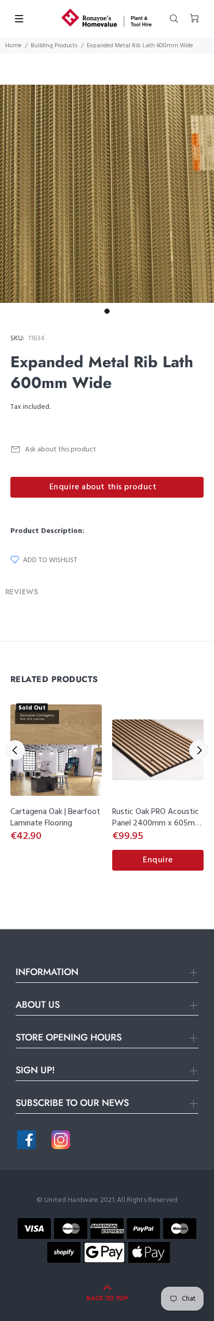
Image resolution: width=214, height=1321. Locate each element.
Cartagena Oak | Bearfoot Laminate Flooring (55, 817)
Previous (15, 750)
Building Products (54, 46)
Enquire (158, 860)
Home (13, 46)
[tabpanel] (107, 194)
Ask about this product (60, 450)
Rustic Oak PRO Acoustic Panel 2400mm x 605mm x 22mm (157, 823)
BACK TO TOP (107, 1298)
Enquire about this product (103, 487)
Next (199, 750)
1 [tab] (107, 311)
